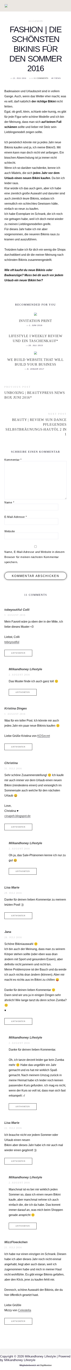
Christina (11, 763)
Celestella (24, 1310)
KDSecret (43, 735)
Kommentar (13, 459)
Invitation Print (35, 321)
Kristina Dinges (15, 708)
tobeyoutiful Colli (16, 609)
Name (9, 502)
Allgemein (35, 21)
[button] (35, 6)
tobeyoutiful (11, 642)
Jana (7, 932)
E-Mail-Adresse (15, 516)
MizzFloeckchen (15, 1242)
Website (9, 531)
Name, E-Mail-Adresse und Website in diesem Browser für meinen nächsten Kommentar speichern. (34, 557)
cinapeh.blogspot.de (17, 816)
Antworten (18, 653)
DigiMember (46, 1365)
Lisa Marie (11, 887)
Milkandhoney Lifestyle (25, 669)
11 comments (41, 78)
